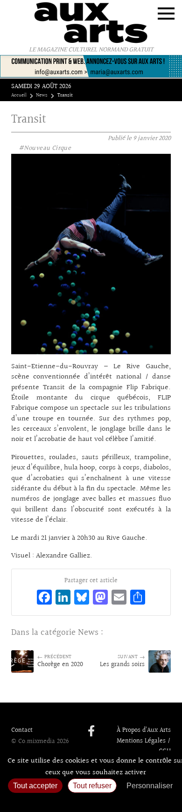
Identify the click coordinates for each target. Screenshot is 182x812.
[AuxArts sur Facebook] (91, 732)
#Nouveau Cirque (45, 148)
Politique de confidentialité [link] (91, 801)
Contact (22, 730)
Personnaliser (149, 786)
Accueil (19, 95)
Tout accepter (35, 786)
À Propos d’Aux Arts (144, 730)
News (42, 95)
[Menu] (166, 13)
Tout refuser (92, 786)
